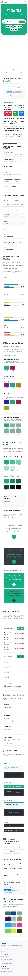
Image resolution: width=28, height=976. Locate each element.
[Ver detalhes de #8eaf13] (6, 408)
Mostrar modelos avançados (17, 204)
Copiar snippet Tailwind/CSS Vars (14, 210)
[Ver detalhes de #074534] (6, 487)
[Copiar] (23, 216)
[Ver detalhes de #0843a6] (13, 913)
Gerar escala (7, 709)
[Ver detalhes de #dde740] (13, 931)
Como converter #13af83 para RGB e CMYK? (13, 869)
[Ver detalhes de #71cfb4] (18, 462)
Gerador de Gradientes (6, 958)
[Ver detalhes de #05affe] (8, 925)
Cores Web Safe (5, 968)
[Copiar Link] (22, 96)
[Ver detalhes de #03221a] (12, 487)
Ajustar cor (9, 91)
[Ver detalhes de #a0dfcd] (6, 468)
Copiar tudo (6, 204)
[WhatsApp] (20, 96)
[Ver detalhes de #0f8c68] (12, 481)
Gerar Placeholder (18, 91)
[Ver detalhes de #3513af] (6, 402)
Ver (22, 21)
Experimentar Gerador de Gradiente (14, 504)
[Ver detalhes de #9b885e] (19, 919)
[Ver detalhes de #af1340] (12, 368)
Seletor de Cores (5, 956)
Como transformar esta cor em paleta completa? (14, 863)
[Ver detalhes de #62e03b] (8, 931)
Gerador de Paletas (17, 272)
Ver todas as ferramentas (7, 963)
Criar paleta (7, 732)
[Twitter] (17, 96)
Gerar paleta (9, 26)
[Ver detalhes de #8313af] (6, 385)
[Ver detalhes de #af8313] (18, 385)
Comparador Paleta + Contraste (9, 355)
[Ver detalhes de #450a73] (8, 919)
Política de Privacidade (6, 971)
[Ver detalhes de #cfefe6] (12, 468)
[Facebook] (15, 96)
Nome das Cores (5, 970)
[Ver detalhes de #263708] (19, 931)
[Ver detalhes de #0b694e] (18, 481)
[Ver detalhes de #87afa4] (18, 425)
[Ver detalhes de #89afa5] (12, 425)
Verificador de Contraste (7, 959)
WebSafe (18, 134)
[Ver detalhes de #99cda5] (13, 919)
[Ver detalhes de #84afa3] (12, 431)
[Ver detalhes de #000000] (18, 487)
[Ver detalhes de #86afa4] (6, 431)
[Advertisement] (14, 52)
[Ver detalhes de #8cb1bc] (13, 925)
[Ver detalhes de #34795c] (8, 913)
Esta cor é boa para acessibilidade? (13, 859)
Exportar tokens (14, 29)
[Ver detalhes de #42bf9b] (12, 462)
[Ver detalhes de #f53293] (19, 925)
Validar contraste (18, 26)
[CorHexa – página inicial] (5, 2)
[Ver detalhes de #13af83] (6, 368)
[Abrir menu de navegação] (25, 2)
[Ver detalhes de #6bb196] (19, 913)
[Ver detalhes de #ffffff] (18, 468)
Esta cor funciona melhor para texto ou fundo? (13, 874)
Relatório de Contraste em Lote (9, 624)
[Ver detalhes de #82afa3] (18, 431)
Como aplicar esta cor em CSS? (12, 848)
